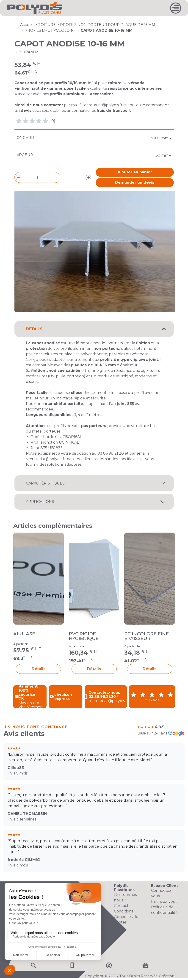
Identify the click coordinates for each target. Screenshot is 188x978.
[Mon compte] (108, 965)
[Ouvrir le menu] (175, 8)
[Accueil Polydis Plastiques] (34, 8)
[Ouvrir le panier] (145, 965)
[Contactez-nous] (72, 965)
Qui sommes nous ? (125, 897)
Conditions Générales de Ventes (126, 916)
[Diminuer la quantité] (18, 177)
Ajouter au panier (135, 172)
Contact (121, 905)
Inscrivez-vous (164, 901)
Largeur (23, 155)
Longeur (24, 137)
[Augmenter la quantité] (88, 177)
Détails (38, 669)
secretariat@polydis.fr (102, 105)
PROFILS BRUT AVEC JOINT (50, 30)
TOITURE (47, 25)
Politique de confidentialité (164, 910)
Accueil (27, 25)
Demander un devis (134, 182)
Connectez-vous (162, 893)
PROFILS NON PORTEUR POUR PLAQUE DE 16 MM (107, 25)
